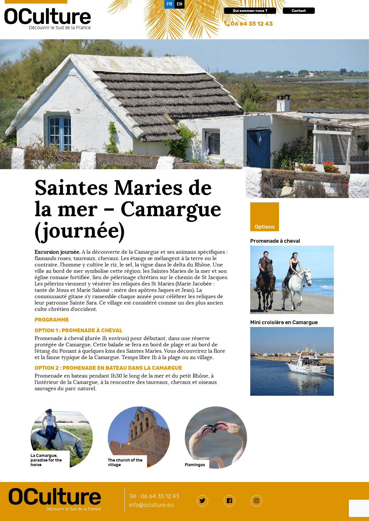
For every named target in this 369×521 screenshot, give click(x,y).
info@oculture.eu (151, 505)
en (179, 4)
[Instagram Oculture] (256, 501)
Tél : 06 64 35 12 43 (154, 496)
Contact (299, 10)
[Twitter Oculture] (202, 501)
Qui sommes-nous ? (250, 10)
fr (169, 4)
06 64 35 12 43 (252, 24)
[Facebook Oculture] (229, 501)
